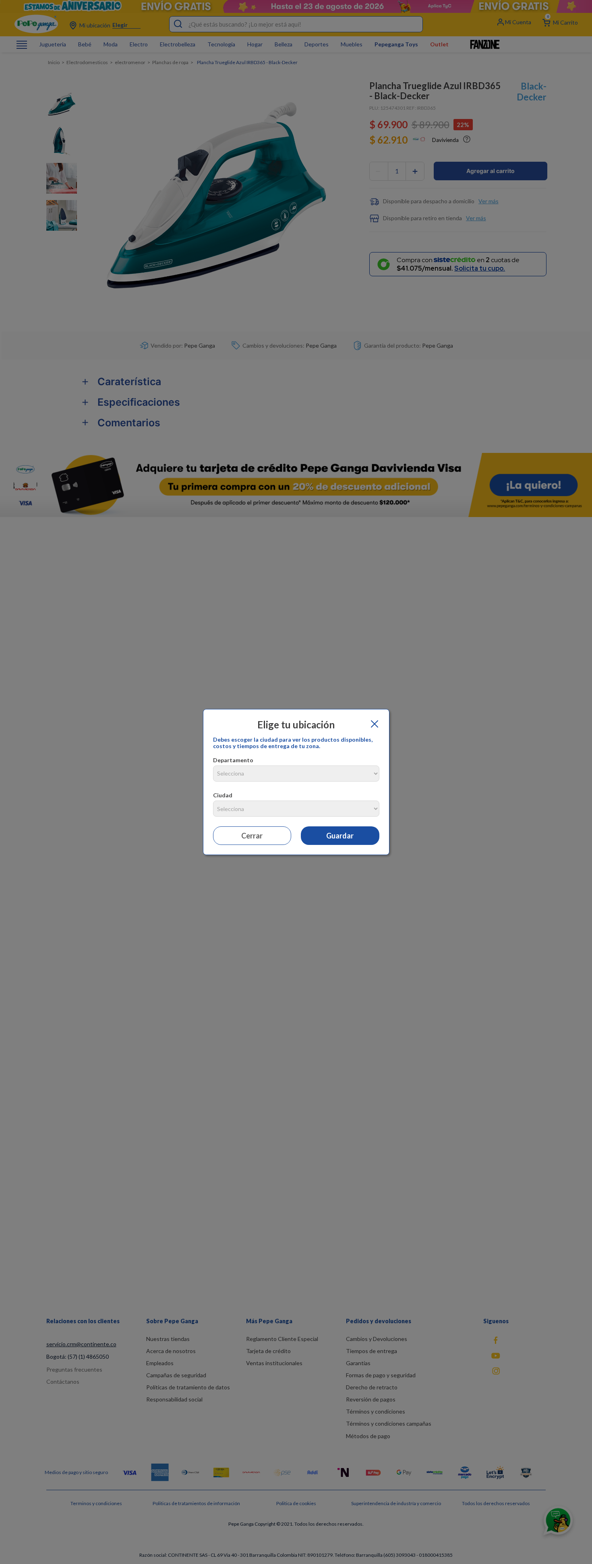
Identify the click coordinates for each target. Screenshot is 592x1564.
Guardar (340, 835)
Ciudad (222, 795)
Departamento (233, 760)
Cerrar (252, 835)
